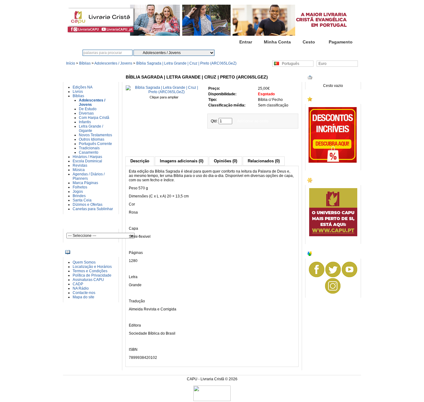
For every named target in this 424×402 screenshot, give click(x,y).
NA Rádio (81, 288)
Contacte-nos (84, 293)
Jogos (78, 191)
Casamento (88, 152)
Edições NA (82, 87)
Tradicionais (89, 148)
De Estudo (88, 109)
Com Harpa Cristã (94, 117)
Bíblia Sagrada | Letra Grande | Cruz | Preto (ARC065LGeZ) (186, 63)
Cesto (309, 41)
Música (79, 170)
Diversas (86, 113)
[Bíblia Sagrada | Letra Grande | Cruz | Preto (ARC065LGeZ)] (164, 92)
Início (214, 41)
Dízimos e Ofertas (87, 204)
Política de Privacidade (92, 275)
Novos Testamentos (95, 135)
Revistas (80, 165)
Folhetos (80, 187)
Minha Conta (277, 41)
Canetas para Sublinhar (93, 209)
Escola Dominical (87, 161)
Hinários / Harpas (87, 157)
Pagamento (341, 41)
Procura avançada (258, 53)
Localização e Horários (92, 266)
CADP (78, 284)
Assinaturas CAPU (88, 280)
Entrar (245, 41)
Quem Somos (84, 262)
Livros (78, 91)
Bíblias (85, 63)
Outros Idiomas (91, 139)
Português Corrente (95, 144)
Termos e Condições (90, 271)
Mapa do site (83, 297)
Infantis (85, 122)
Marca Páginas (85, 183)
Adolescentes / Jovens (113, 63)
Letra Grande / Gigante (91, 128)
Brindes (79, 196)
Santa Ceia (82, 200)
